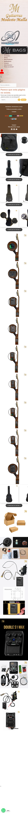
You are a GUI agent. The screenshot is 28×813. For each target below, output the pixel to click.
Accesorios (7, 55)
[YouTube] (16, 129)
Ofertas (6, 57)
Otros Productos (8, 59)
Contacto (6, 63)
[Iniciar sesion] (2, 73)
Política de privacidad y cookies (14, 109)
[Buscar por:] (11, 99)
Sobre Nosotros (8, 65)
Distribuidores (7, 61)
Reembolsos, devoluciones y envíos (14, 106)
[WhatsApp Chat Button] (3, 810)
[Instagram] (14, 129)
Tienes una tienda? (9, 66)
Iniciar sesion (2, 74)
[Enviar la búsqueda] (19, 99)
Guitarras (6, 54)
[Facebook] (12, 129)
